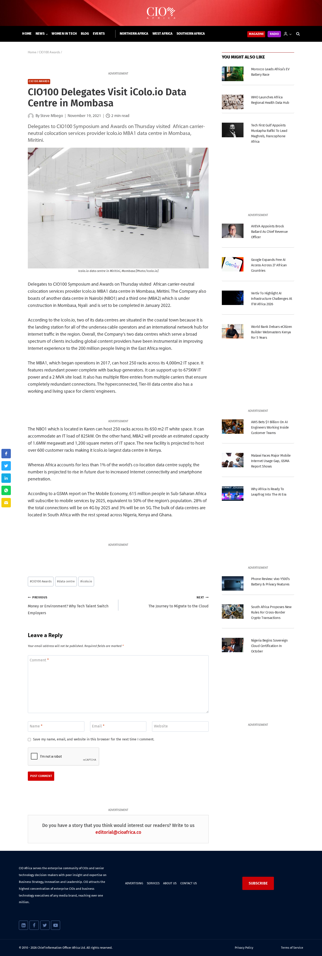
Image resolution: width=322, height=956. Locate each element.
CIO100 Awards (39, 81)
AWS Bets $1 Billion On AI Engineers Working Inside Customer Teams (270, 427)
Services (153, 883)
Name (36, 726)
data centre (66, 581)
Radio (274, 34)
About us (170, 883)
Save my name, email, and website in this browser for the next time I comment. (93, 739)
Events (99, 34)
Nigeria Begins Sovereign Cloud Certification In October (269, 645)
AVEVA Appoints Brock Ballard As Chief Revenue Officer (269, 231)
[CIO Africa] (161, 13)
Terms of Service (292, 947)
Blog (85, 34)
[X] (45, 925)
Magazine (256, 34)
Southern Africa (191, 34)
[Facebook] (34, 925)
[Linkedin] (23, 925)
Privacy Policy (244, 947)
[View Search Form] (298, 34)
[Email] (6, 502)
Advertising (134, 883)
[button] (290, 33)
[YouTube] (55, 925)
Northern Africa (134, 34)
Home (27, 34)
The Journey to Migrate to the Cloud (179, 602)
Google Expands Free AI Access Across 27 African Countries (269, 265)
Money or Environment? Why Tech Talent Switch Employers (68, 605)
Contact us (188, 883)
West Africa (163, 34)
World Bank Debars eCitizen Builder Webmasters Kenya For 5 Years (271, 332)
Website (161, 726)
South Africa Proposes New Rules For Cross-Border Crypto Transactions (271, 612)
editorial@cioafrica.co (118, 832)
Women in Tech (64, 34)
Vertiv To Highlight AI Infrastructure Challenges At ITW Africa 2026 (271, 298)
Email (98, 726)
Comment (39, 660)
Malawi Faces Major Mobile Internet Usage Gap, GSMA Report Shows (270, 460)
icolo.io (86, 581)
